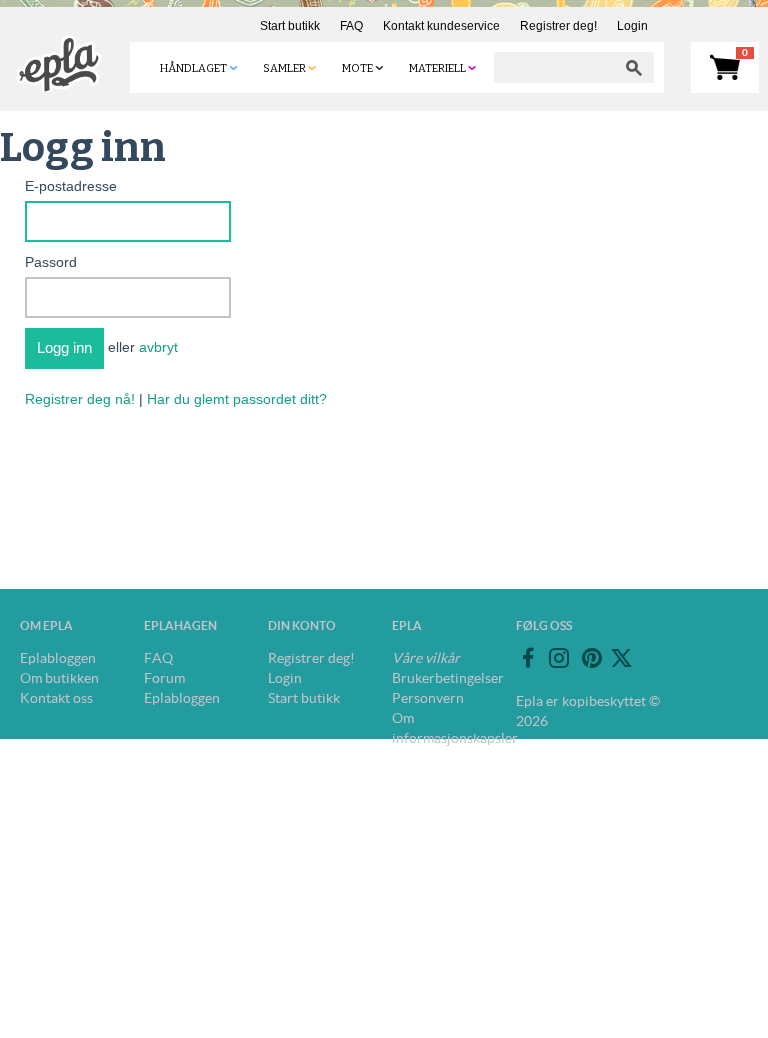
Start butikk (290, 26)
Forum (164, 678)
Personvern (428, 698)
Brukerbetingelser (448, 678)
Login (632, 26)
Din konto (302, 625)
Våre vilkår (426, 658)
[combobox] (554, 67)
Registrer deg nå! (80, 399)
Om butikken (59, 678)
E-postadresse (71, 186)
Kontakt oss (56, 698)
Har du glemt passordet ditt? (237, 399)
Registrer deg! (558, 26)
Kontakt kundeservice (441, 26)
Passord (51, 262)
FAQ (351, 26)
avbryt (158, 347)
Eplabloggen (58, 658)
